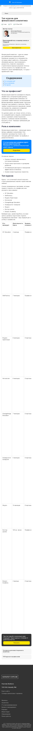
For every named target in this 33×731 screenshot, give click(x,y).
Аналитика (5, 702)
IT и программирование (9, 705)
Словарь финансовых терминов (12, 693)
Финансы (4, 700)
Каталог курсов (9, 677)
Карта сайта (6, 691)
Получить (17, 643)
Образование (6, 714)
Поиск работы (6, 716)
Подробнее (16, 150)
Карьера (4, 709)
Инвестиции (5, 712)
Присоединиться (16, 47)
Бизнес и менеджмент (9, 707)
